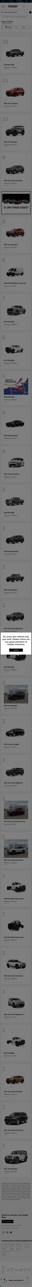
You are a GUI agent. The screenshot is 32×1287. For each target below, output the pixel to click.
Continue (16, 650)
